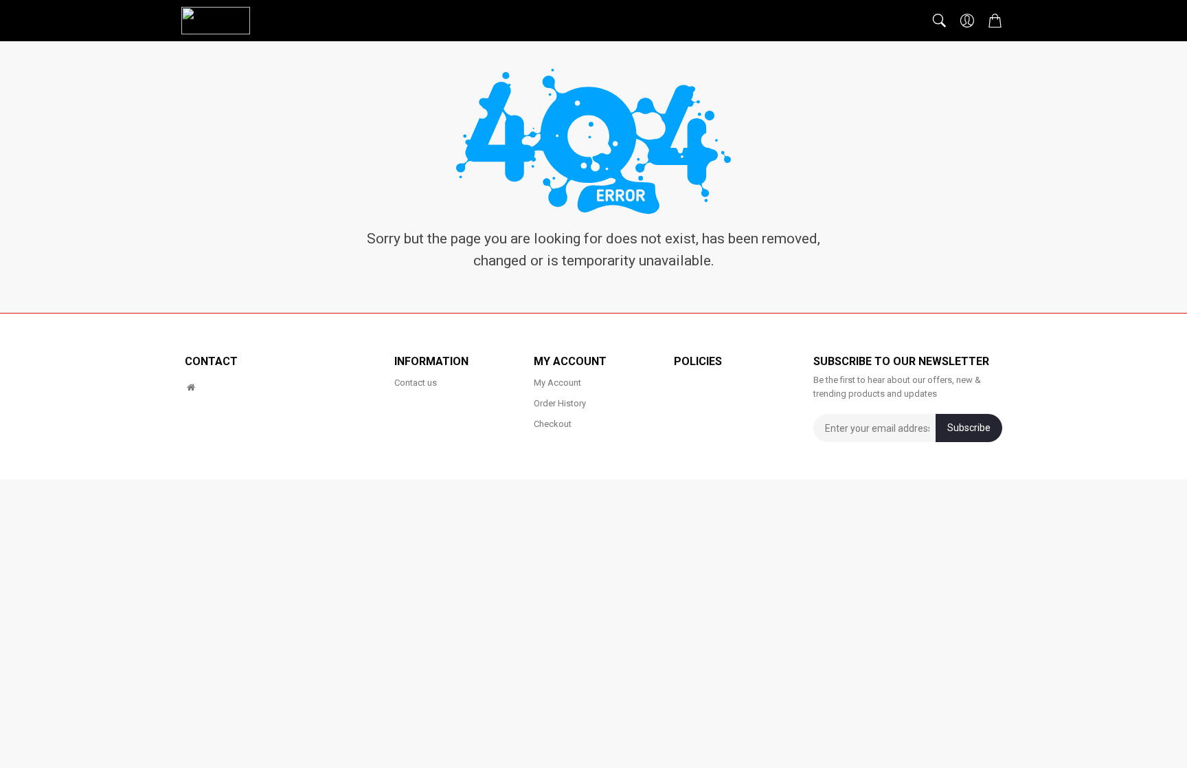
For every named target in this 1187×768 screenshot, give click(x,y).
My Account (557, 382)
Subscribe (969, 427)
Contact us (415, 382)
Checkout (553, 424)
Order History (560, 403)
